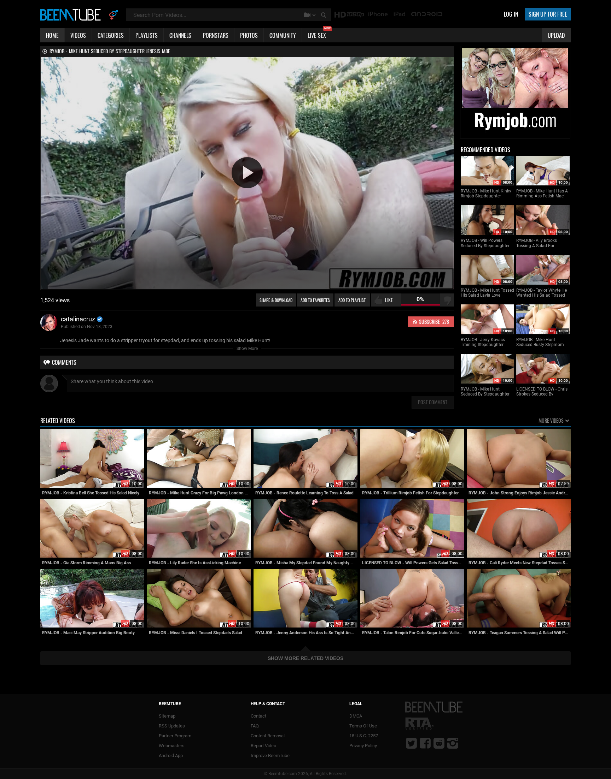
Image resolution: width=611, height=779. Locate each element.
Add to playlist (352, 300)
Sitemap (167, 716)
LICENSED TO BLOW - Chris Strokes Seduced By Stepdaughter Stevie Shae (542, 392)
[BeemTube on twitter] (411, 743)
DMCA (355, 716)
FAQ (255, 726)
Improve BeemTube (270, 755)
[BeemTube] (72, 14)
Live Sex (319, 34)
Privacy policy (363, 745)
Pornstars (215, 35)
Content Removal (268, 735)
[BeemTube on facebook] (425, 743)
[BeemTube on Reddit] (438, 743)
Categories (111, 35)
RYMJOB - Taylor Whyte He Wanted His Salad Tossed (541, 293)
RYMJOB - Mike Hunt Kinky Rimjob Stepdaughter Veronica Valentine (486, 194)
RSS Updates (172, 726)
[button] (247, 172)
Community (282, 35)
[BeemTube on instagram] (452, 743)
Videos (78, 35)
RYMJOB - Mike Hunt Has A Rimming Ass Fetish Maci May (542, 194)
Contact (258, 716)
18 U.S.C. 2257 (363, 735)
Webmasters (172, 745)
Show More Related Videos (305, 658)
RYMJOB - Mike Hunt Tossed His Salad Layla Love (487, 293)
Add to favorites (315, 300)
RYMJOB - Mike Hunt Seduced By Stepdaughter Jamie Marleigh (485, 392)
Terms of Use (363, 726)
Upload (556, 35)
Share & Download (276, 300)
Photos (249, 35)
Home (52, 35)
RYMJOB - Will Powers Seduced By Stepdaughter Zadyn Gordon (485, 243)
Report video (263, 745)
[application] (247, 173)
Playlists (146, 35)
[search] (324, 15)
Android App (171, 755)
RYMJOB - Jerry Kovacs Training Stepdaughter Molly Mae (483, 342)
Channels (180, 35)
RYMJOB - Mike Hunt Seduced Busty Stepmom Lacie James (540, 342)
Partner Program (175, 735)
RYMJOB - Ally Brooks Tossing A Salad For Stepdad (536, 243)
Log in (511, 14)
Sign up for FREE (548, 14)
